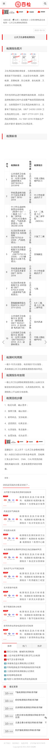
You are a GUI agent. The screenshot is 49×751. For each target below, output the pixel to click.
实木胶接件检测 (10, 587)
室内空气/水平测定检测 (14, 568)
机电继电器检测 (14, 675)
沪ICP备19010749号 (37, 743)
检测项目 (24, 20)
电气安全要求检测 (15, 659)
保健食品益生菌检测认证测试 (20, 663)
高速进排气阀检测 (11, 511)
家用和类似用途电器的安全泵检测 (18, 625)
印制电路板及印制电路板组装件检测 (24, 667)
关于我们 (7, 743)
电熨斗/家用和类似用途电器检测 (22, 679)
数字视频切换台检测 (12, 606)
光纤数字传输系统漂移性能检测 (17, 492)
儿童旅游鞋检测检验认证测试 (20, 671)
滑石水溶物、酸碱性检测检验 (20, 651)
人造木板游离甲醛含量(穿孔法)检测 (23, 655)
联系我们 (15, 743)
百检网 (33, 747)
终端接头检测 (9, 530)
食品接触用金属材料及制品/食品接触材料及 (23, 549)
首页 (17, 20)
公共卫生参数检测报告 (18, 22)
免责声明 (24, 743)
